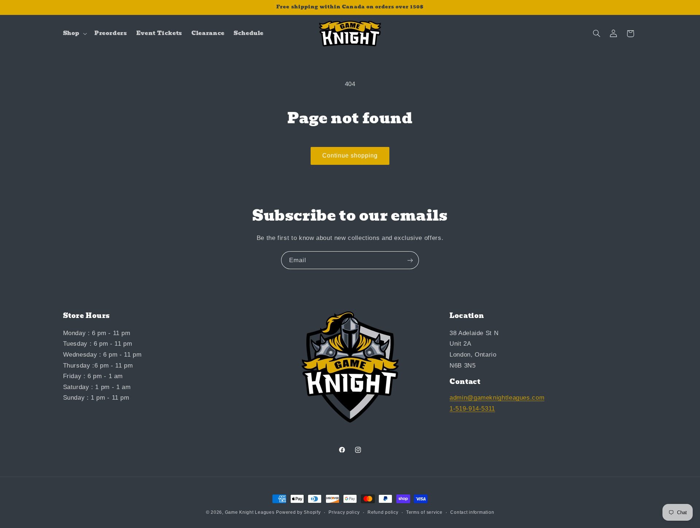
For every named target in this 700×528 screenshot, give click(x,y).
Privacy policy (343, 512)
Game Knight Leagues (250, 512)
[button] (74, 34)
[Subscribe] (410, 260)
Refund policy (383, 512)
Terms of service (424, 512)
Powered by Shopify (298, 512)
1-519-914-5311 (472, 408)
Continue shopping (350, 155)
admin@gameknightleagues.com (497, 397)
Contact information (472, 512)
